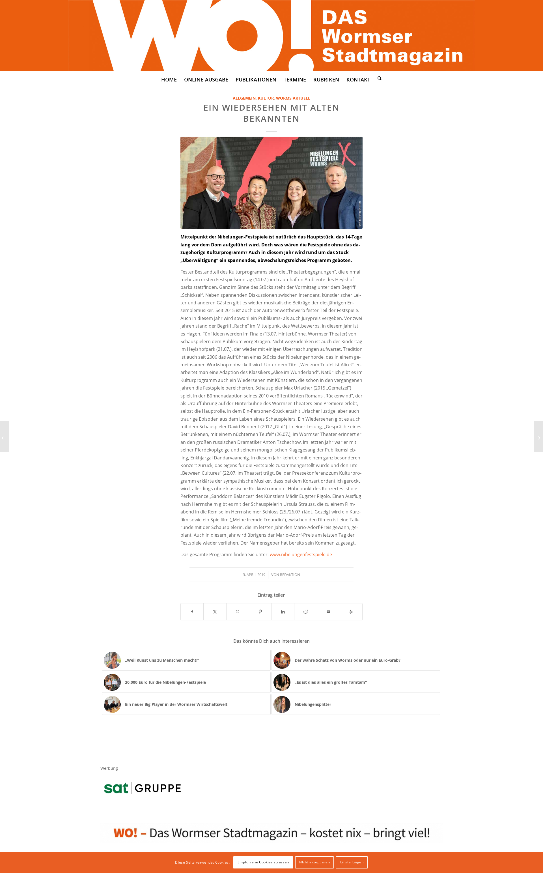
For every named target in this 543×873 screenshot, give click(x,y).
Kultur (266, 98)
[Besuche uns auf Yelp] (351, 611)
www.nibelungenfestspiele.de (301, 554)
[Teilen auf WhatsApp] (238, 611)
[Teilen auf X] (215, 611)
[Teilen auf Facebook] (192, 611)
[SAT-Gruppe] (142, 787)
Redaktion (290, 574)
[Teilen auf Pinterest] (260, 611)
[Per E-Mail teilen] (328, 611)
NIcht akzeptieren (314, 862)
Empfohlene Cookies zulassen (263, 862)
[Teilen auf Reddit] (305, 611)
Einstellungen (352, 862)
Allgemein (244, 98)
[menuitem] (169, 79)
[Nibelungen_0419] (271, 183)
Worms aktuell (293, 98)
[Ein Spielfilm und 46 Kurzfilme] (538, 436)
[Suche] (379, 78)
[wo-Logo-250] (271, 35)
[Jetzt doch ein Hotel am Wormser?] (4, 436)
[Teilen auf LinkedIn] (283, 611)
